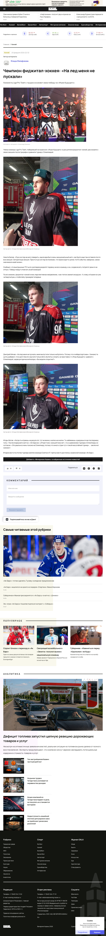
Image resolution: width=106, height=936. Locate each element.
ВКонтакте (74, 894)
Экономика (7, 857)
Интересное (101, 25)
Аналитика (11, 674)
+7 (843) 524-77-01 (50, 894)
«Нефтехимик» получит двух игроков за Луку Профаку (55, 15)
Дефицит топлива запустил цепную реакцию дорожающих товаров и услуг (48, 738)
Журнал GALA (77, 839)
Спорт (40, 839)
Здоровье (74, 851)
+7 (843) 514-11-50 (16, 894)
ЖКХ (4, 851)
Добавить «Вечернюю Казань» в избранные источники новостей (53, 459)
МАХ (72, 911)
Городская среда (9, 844)
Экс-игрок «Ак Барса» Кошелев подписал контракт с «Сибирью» (28, 604)
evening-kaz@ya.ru (14, 897)
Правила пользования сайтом (13, 913)
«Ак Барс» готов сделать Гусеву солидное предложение (28, 580)
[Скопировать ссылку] (98, 468)
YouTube (74, 897)
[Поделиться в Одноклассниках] (89, 468)
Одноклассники (76, 907)
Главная (6, 44)
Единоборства (87, 25)
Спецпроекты (76, 867)
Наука (5, 867)
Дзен (73, 904)
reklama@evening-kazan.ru (51, 897)
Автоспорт (43, 25)
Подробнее (82, 932)
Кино (73, 854)
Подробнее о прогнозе (10, 34)
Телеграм (74, 901)
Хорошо (97, 932)
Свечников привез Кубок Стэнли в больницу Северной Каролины (16, 15)
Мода (73, 844)
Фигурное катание (58, 25)
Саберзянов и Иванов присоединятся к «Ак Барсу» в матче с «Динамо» (30, 595)
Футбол (3, 25)
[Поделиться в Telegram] (94, 468)
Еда (72, 861)
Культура (6, 864)
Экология (6, 874)
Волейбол (21, 25)
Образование (8, 871)
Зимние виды (73, 25)
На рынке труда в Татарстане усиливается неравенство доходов (37, 780)
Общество (6, 847)
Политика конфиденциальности (14, 916)
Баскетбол (32, 25)
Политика (6, 854)
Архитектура (75, 864)
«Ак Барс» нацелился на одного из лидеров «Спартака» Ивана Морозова (31, 587)
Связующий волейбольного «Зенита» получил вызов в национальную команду (49, 651)
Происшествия (8, 861)
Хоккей (12, 25)
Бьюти (73, 847)
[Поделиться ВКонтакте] (84, 468)
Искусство (75, 857)
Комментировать (16, 510)
